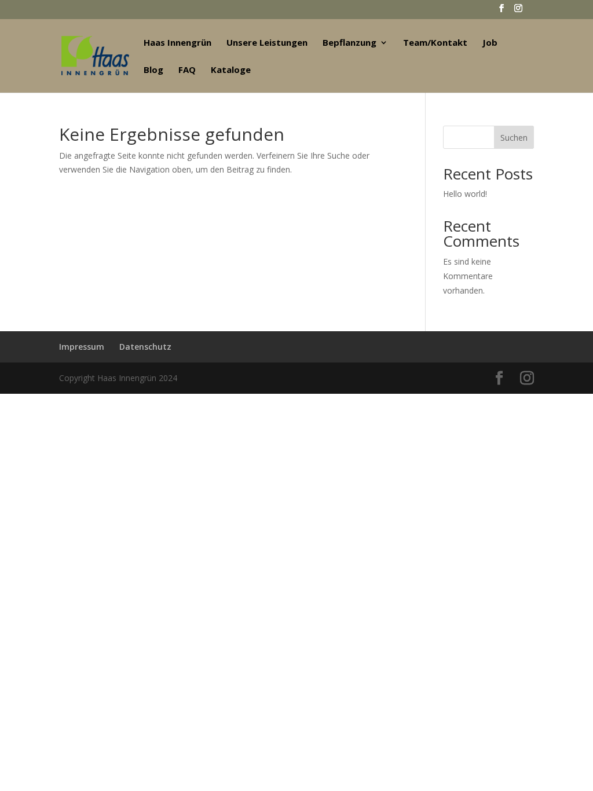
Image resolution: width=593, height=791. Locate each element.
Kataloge (231, 70)
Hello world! (465, 193)
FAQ (187, 70)
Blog (153, 70)
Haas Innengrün (177, 43)
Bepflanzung (349, 43)
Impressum (81, 346)
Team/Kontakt (435, 43)
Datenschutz (145, 346)
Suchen (514, 137)
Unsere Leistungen (267, 43)
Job (489, 43)
